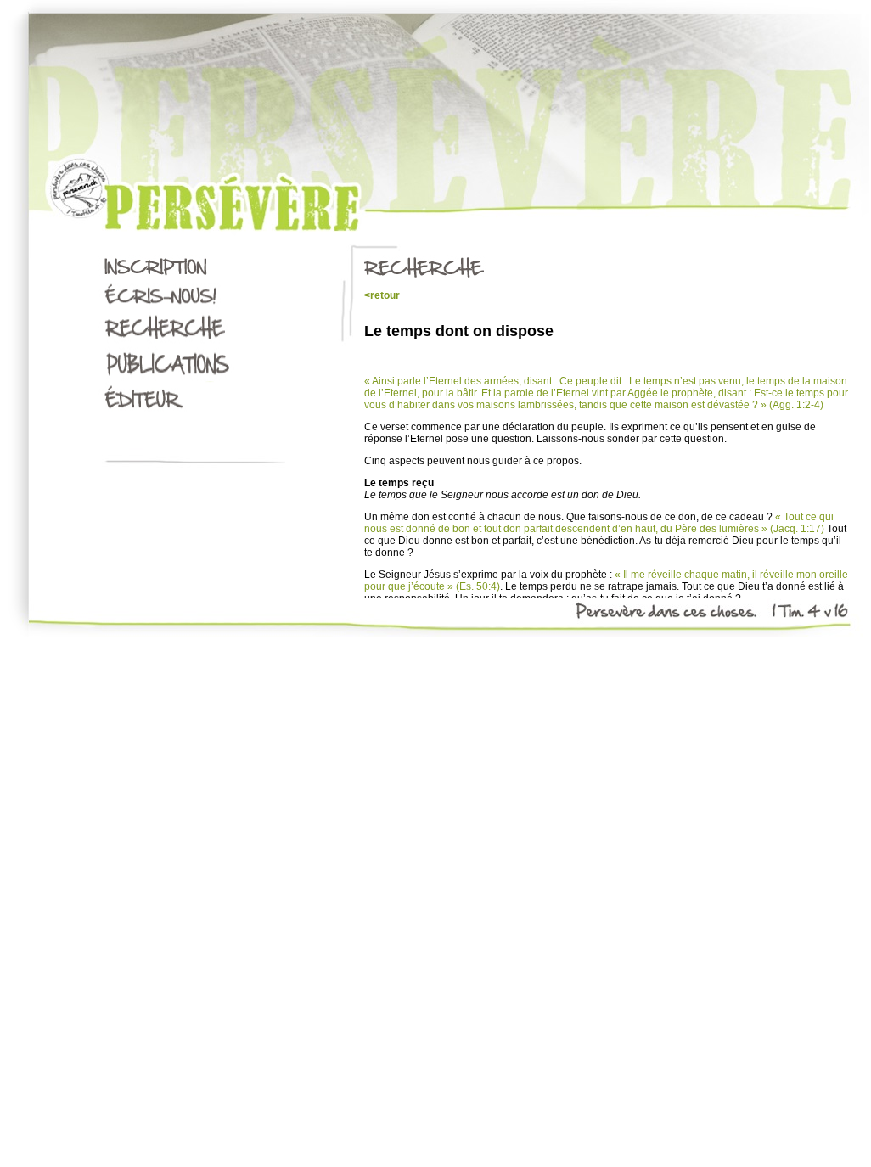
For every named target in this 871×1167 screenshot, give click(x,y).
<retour (382, 295)
